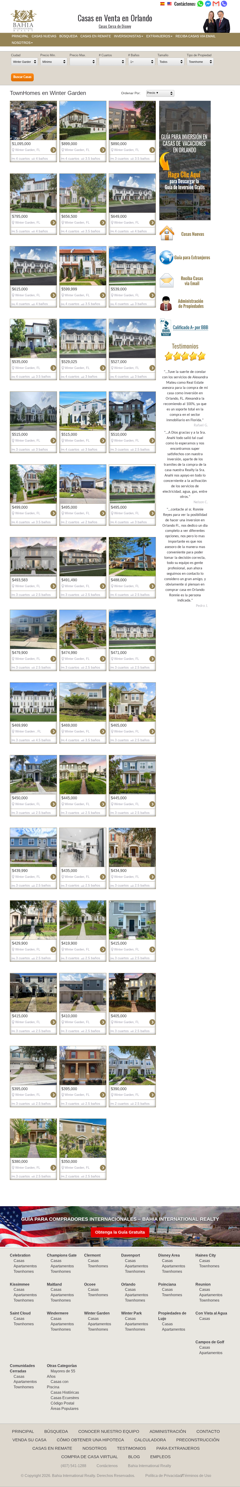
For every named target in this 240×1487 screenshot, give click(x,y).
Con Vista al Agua (211, 1313)
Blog (134, 1456)
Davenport (130, 1255)
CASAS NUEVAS (44, 36)
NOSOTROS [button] (21, 43)
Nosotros (94, 1448)
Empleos (160, 1456)
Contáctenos (107, 1466)
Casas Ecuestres (65, 1398)
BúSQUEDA (68, 36)
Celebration (20, 1255)
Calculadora (150, 1440)
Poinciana (167, 1284)
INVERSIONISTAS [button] (127, 36)
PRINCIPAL (20, 36)
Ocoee (90, 1284)
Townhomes (24, 1271)
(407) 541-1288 (73, 1466)
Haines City (205, 1255)
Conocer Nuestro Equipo (108, 1431)
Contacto (208, 1431)
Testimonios (131, 1448)
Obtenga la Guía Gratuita (120, 1232)
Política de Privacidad (163, 1476)
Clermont (92, 1255)
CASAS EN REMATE (95, 36)
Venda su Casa (29, 1440)
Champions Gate (62, 1255)
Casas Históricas (65, 1392)
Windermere (57, 1313)
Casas (19, 1261)
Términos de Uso (197, 1476)
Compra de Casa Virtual (89, 1456)
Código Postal (62, 1403)
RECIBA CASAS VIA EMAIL (196, 36)
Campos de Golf (209, 1342)
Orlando (128, 1284)
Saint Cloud (20, 1313)
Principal (23, 1431)
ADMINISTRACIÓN (168, 1431)
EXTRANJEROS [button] (158, 36)
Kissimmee (20, 1284)
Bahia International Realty (149, 1466)
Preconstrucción (197, 1440)
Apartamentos (25, 1266)
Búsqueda (56, 1431)
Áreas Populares (65, 1409)
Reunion (203, 1284)
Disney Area (169, 1255)
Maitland (54, 1284)
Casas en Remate (52, 1448)
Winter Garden (97, 1313)
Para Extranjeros (178, 1448)
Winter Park (131, 1313)
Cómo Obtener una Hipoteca (90, 1440)
